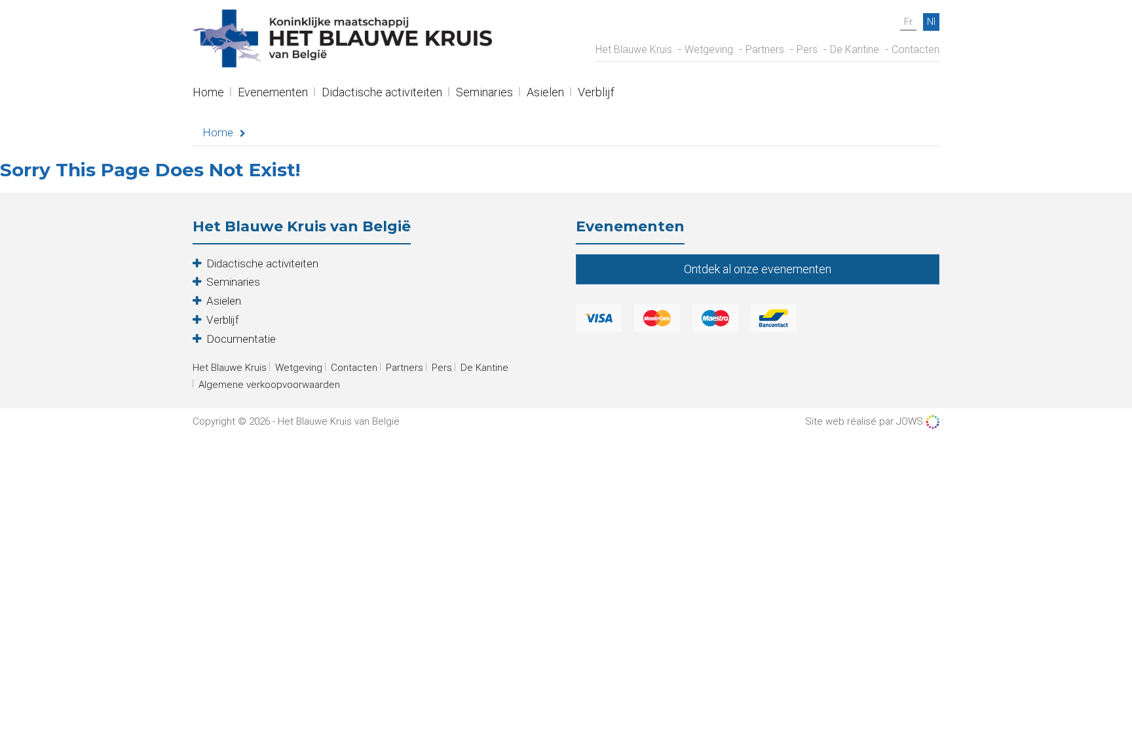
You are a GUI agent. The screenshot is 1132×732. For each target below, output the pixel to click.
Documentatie (241, 338)
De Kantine (854, 49)
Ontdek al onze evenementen (757, 269)
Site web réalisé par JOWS (865, 421)
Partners (764, 49)
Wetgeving (709, 49)
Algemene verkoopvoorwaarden (269, 385)
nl (931, 22)
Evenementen (273, 93)
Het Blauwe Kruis (633, 49)
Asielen (545, 93)
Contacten (915, 49)
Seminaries (484, 93)
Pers (807, 49)
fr (908, 22)
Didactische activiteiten (382, 93)
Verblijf (596, 93)
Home (208, 93)
